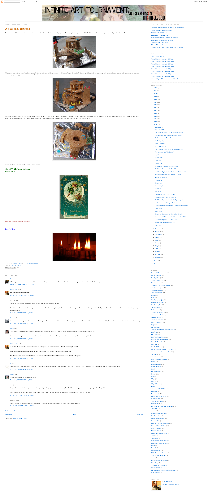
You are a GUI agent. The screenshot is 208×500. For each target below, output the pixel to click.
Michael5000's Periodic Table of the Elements (164, 37)
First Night (158, 191)
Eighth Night (158, 163)
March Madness (156, 367)
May (156, 246)
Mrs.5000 (154, 332)
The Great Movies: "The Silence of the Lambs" (168, 135)
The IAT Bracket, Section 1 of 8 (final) (162, 59)
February (158, 254)
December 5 (158, 211)
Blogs (153, 379)
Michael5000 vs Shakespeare (159, 339)
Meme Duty (154, 463)
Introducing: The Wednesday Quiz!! (165, 222)
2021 (155, 91)
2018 (155, 99)
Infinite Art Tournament (158, 273)
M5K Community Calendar (159, 453)
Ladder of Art (155, 310)
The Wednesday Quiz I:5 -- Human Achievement (169, 132)
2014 (155, 110)
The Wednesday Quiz (157, 300)
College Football (156, 371)
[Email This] (6, 268)
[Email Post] (17, 267)
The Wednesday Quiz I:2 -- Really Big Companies (169, 200)
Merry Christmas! (160, 143)
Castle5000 (154, 421)
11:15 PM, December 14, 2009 (22, 406)
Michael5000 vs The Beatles (159, 440)
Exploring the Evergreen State (160, 423)
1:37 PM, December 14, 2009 (21, 324)
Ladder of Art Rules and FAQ (159, 32)
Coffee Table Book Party (158, 396)
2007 (155, 263)
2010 (155, 122)
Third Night (158, 180)
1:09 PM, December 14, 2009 (21, 313)
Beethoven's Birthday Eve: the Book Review (168, 174)
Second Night (159, 186)
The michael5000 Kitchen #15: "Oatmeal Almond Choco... (172, 205)
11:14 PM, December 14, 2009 (22, 395)
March (157, 251)
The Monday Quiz (156, 290)
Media (153, 376)
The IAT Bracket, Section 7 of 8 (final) (162, 74)
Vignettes (154, 354)
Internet (153, 374)
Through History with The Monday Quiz (163, 329)
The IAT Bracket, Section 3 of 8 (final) (162, 64)
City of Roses (155, 384)
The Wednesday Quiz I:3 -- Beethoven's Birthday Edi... (171, 172)
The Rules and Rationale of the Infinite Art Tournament (167, 28)
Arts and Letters (156, 317)
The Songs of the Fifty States (159, 42)
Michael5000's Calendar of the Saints (162, 40)
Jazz (152, 369)
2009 (155, 125)
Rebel (12, 279)
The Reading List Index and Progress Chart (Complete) (167, 47)
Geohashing (154, 438)
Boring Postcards (156, 275)
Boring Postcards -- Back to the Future (162, 349)
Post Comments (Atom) (20, 418)
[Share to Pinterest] (14, 268)
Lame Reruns (155, 404)
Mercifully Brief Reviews (158, 413)
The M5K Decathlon (157, 342)
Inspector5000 (155, 473)
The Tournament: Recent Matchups (161, 30)
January (157, 257)
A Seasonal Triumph (161, 177)
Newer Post (8, 414)
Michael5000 (17, 263)
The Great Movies (156, 293)
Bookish (153, 381)
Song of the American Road (159, 359)
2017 (155, 102)
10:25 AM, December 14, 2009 (22, 285)
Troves (153, 458)
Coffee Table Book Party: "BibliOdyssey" (167, 166)
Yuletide (153, 448)
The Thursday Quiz (157, 288)
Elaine (12, 328)
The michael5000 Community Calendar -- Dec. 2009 (170, 217)
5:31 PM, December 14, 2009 (21, 369)
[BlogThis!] (8, 268)
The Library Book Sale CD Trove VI (165, 197)
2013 (155, 113)
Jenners (12, 374)
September (158, 234)
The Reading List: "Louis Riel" (164, 138)
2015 (155, 108)
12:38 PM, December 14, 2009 (22, 295)
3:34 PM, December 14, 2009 (21, 359)
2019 (155, 96)
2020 (155, 94)
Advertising (154, 408)
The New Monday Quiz (158, 312)
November (158, 229)
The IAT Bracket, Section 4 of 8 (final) (162, 66)
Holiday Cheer (16, 265)
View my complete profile (171, 484)
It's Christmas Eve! (160, 146)
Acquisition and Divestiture (159, 443)
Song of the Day (156, 428)
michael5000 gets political (159, 460)
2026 (155, 88)
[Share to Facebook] (12, 268)
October (157, 232)
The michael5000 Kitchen (159, 389)
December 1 (158, 225)
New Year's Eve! (159, 129)
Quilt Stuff (154, 334)
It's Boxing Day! (159, 141)
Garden (153, 411)
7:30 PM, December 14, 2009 (21, 380)
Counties (154, 391)
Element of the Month (157, 302)
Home (74, 414)
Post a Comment (10, 411)
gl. (11, 363)
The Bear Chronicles (157, 320)
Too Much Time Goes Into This (160, 285)
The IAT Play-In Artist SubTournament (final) (164, 79)
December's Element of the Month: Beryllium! (168, 214)
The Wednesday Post (157, 280)
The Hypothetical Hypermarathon (161, 352)
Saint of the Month (156, 322)
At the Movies (155, 307)
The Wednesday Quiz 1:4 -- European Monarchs (169, 149)
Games (153, 386)
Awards (153, 436)
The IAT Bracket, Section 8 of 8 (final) (162, 76)
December (158, 127)
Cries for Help (155, 394)
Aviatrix (12, 318)
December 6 (158, 208)
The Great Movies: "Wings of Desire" (165, 203)
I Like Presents (155, 399)
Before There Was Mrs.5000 (159, 433)
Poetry (153, 445)
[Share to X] (10, 268)
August (157, 237)
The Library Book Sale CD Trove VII (165, 169)
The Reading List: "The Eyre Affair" (165, 194)
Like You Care (155, 283)
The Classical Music (157, 315)
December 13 (158, 183)
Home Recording (156, 450)
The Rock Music (156, 347)
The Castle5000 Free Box (158, 455)
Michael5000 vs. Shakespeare (160, 45)
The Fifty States (156, 357)
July (156, 240)
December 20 (158, 158)
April (157, 249)
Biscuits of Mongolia (157, 418)
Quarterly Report (156, 431)
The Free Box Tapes (157, 401)
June (156, 243)
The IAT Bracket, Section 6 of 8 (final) (162, 71)
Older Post (140, 414)
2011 (155, 119)
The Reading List (156, 305)
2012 (155, 116)
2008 (155, 260)
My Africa (158, 155)
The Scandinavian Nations (159, 465)
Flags (152, 298)
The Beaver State (156, 416)
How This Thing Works (158, 337)
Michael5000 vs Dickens (158, 426)
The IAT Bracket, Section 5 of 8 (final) (162, 69)
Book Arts (154, 344)
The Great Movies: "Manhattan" (164, 152)
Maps (153, 325)
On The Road (155, 327)
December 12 (158, 189)
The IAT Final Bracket (157, 57)
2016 (155, 105)
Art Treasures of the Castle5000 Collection (163, 470)
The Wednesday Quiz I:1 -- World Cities (166, 220)
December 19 (158, 160)
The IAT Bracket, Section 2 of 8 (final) (162, 61)
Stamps (153, 295)
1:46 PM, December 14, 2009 (21, 339)
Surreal (153, 362)
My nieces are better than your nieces (162, 406)
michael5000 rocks (156, 468)
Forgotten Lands (156, 364)
